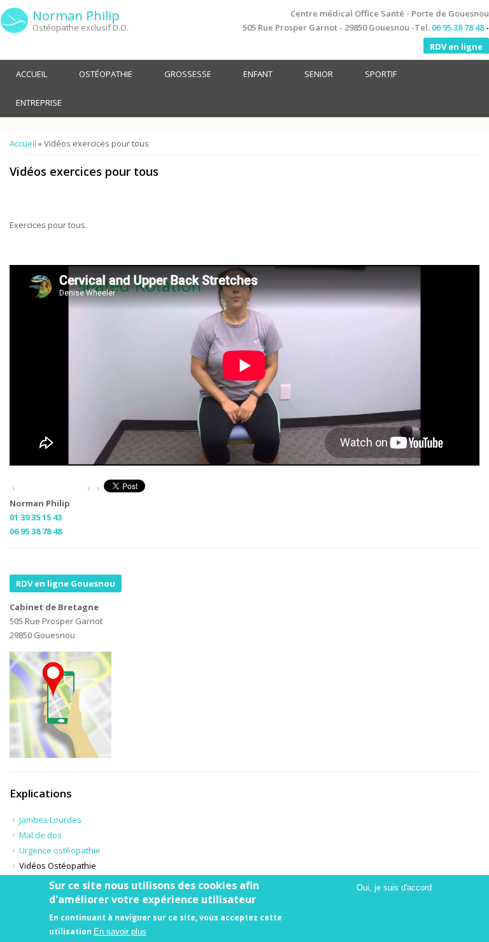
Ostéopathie (105, 74)
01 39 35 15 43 (36, 517)
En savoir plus (120, 931)
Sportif (381, 74)
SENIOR (318, 74)
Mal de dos (40, 835)
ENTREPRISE (39, 102)
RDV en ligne (456, 46)
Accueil (31, 74)
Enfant (258, 74)
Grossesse (187, 74)
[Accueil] (14, 21)
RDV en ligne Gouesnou (65, 583)
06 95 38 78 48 (458, 27)
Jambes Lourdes (50, 819)
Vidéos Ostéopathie (57, 865)
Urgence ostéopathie (60, 850)
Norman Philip (76, 15)
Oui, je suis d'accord (394, 887)
